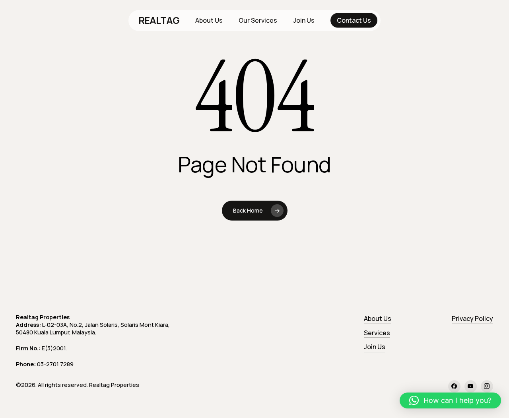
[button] (450, 400)
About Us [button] (377, 318)
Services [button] (377, 332)
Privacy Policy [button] (472, 318)
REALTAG (159, 20)
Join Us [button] (374, 346)
